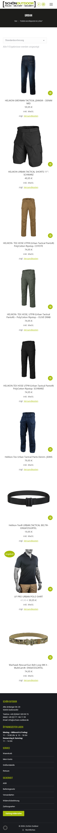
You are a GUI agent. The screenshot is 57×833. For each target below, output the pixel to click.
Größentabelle (9, 765)
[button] (5, 828)
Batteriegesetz (9, 789)
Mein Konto (7, 759)
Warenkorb (7, 753)
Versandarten (8, 795)
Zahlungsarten (9, 806)
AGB (5, 783)
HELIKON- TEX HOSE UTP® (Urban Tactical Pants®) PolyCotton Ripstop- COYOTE (28, 244)
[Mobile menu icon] (51, 4)
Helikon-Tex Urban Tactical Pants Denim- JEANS (28, 456)
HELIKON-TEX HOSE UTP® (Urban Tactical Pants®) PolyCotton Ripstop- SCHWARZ (28, 387)
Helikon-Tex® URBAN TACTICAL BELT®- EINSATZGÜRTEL (28, 527)
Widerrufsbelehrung (11, 801)
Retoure (6, 771)
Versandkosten (31, 116)
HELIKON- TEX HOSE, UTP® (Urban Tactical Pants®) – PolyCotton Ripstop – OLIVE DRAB (28, 316)
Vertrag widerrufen (14, 813)
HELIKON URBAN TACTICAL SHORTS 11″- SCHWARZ (28, 173)
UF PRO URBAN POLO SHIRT (28, 596)
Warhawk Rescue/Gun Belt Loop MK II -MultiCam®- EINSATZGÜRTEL (28, 666)
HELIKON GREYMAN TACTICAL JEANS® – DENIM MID (28, 102)
